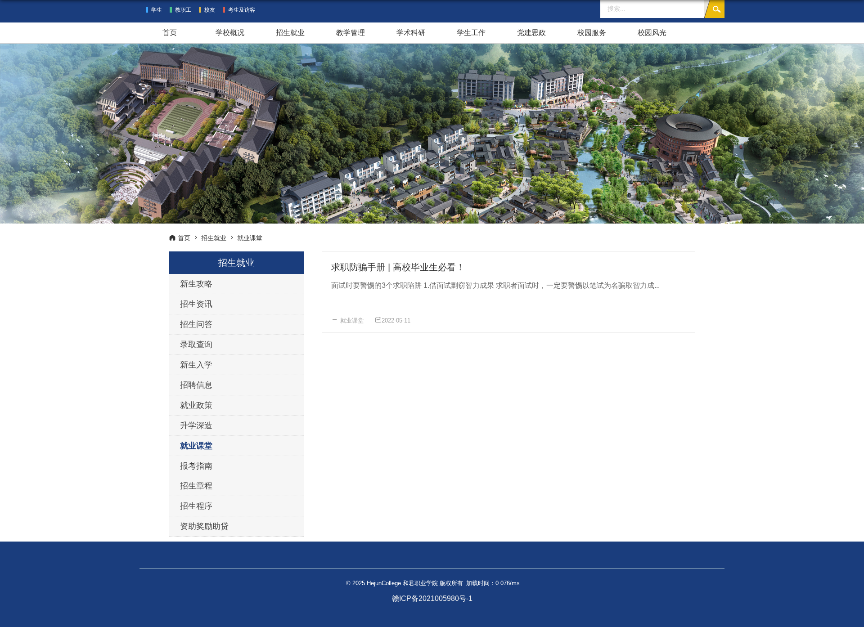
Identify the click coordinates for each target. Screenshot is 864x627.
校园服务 (591, 32)
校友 (209, 10)
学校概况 (230, 32)
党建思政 (531, 32)
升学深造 (196, 425)
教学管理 (350, 32)
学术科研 (410, 32)
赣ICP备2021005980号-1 (432, 598)
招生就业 (290, 32)
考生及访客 (241, 10)
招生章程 (196, 485)
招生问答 (196, 324)
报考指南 (196, 465)
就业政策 (196, 405)
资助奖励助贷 (204, 526)
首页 (169, 32)
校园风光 (652, 32)
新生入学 (196, 364)
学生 (156, 10)
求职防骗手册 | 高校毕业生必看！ (398, 267)
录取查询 (196, 344)
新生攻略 (196, 283)
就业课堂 (352, 320)
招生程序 (196, 506)
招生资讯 (196, 304)
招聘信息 (196, 385)
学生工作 (471, 32)
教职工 (183, 10)
